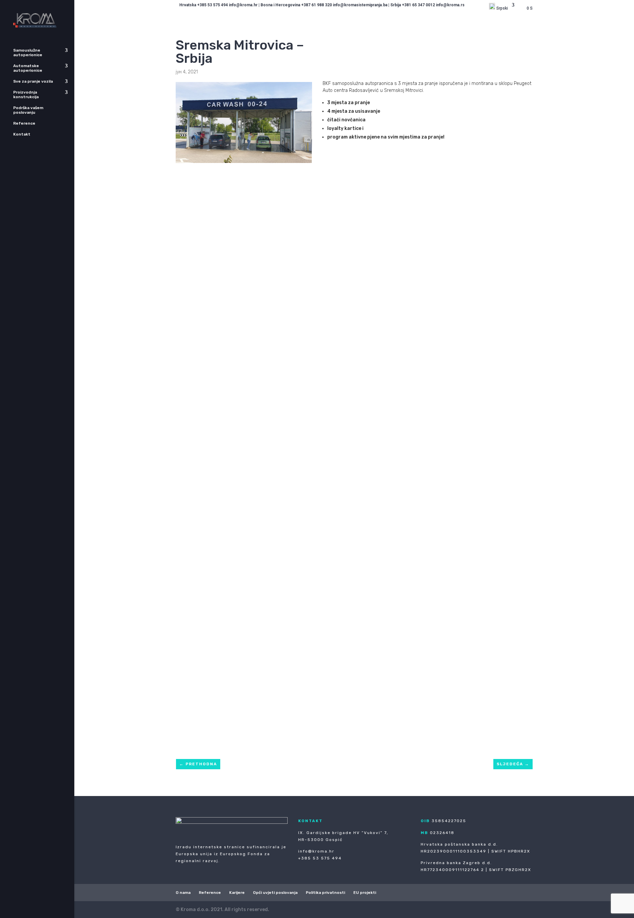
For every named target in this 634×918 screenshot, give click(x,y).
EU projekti (364, 892)
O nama (183, 892)
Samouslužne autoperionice (27, 52)
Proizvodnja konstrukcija (26, 94)
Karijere (237, 892)
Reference (24, 123)
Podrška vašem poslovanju (28, 110)
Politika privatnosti (325, 892)
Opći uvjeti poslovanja (275, 892)
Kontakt (21, 134)
